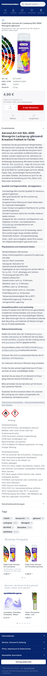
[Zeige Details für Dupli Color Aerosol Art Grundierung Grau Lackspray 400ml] (34, 553)
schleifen (21, 339)
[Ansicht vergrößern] (23, 53)
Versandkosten (26, 102)
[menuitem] (7, 519)
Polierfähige (7, 224)
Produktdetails (8, 128)
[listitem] (23, 53)
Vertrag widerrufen (23, 662)
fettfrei (16, 337)
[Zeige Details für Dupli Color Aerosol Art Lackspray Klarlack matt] (13, 553)
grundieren (11, 342)
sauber (38, 334)
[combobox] (33, 4)
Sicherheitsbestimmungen (13, 504)
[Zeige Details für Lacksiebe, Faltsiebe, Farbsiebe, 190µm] (13, 601)
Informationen (8, 636)
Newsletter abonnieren (12, 655)
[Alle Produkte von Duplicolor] (3, 20)
